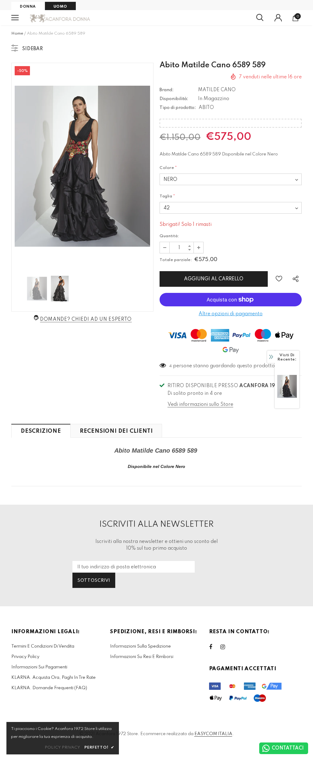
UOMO (60, 7)
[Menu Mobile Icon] (15, 17)
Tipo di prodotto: (178, 108)
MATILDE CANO (217, 90)
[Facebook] (214, 646)
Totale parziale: (176, 260)
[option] (82, 166)
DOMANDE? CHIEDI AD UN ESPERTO (86, 319)
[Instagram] (225, 646)
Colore (168, 168)
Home (17, 34)
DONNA (28, 7)
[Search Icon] (259, 17)
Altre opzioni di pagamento (231, 314)
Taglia (167, 196)
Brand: (167, 90)
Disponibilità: (174, 99)
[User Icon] (278, 17)
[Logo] (60, 18)
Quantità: (169, 236)
